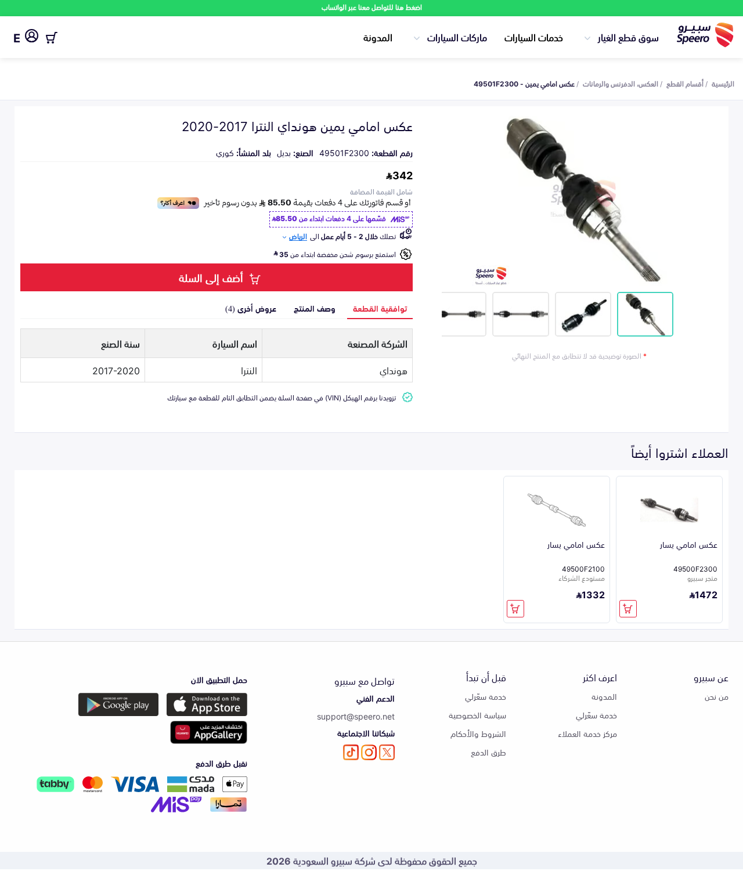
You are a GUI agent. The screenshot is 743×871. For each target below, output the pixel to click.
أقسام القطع (685, 83)
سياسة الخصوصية (477, 715)
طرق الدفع (488, 752)
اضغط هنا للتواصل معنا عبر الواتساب (372, 6)
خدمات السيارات (533, 36)
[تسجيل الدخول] (31, 37)
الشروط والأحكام (478, 733)
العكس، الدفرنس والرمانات (620, 83)
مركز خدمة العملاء (587, 733)
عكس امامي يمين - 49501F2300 (524, 83)
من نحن (716, 696)
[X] (387, 752)
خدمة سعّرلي (596, 715)
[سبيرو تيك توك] (351, 752)
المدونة (377, 36)
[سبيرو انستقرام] (369, 752)
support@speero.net (356, 716)
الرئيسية (723, 83)
